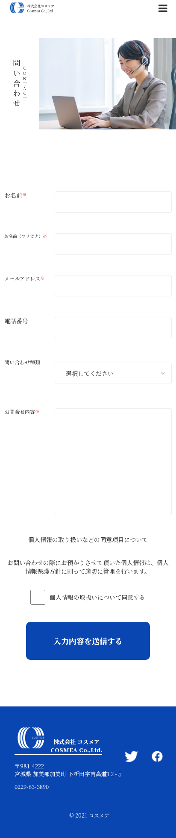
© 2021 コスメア (89, 815)
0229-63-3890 (32, 787)
